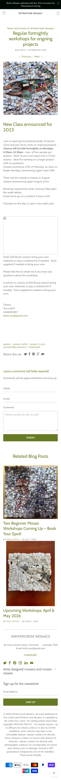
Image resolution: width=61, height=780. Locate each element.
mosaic (7, 344)
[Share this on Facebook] (29, 354)
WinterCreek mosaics (14, 347)
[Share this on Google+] (38, 354)
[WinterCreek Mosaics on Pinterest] (14, 662)
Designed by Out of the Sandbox (37, 751)
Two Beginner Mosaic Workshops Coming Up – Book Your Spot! (29, 528)
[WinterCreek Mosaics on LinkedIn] (26, 662)
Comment (8, 407)
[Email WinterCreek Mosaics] (31, 662)
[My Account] (3, 13)
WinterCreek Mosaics (30, 13)
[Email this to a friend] (43, 354)
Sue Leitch (13, 539)
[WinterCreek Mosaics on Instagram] (20, 662)
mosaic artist (20, 344)
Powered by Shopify (30, 755)
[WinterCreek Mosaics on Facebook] (10, 662)
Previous (24, 56)
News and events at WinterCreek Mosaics (30, 28)
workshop (34, 347)
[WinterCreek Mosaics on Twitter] (5, 662)
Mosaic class (37, 344)
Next (38, 56)
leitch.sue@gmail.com (15, 315)
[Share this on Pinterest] (33, 354)
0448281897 (30, 655)
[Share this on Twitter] (25, 354)
